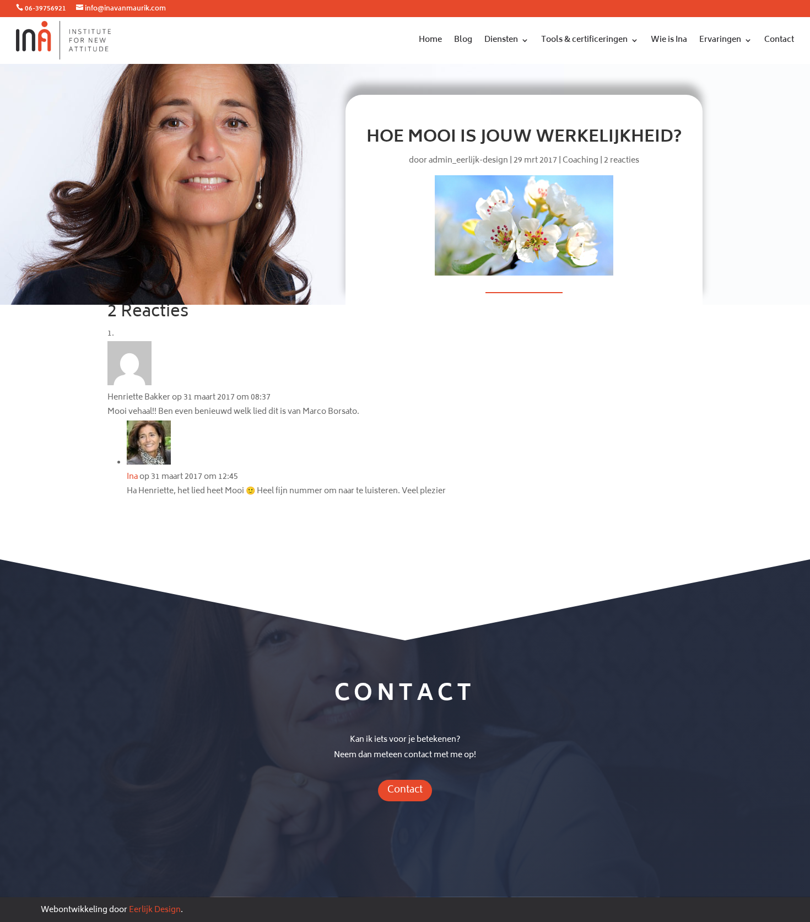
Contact (779, 40)
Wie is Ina (669, 40)
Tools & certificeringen (584, 40)
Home (430, 40)
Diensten (501, 40)
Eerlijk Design (155, 910)
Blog (463, 40)
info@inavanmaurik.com (125, 9)
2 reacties (621, 161)
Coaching (580, 161)
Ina (132, 477)
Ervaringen (720, 40)
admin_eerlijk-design (468, 161)
